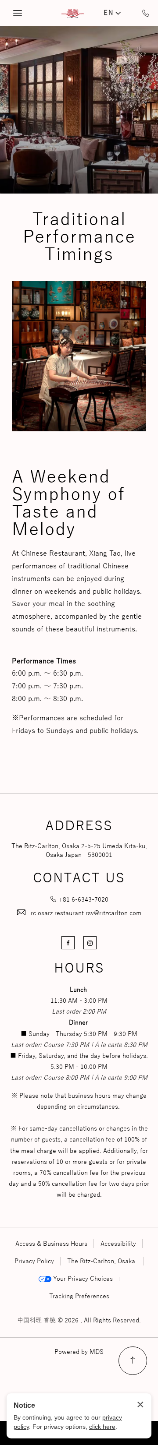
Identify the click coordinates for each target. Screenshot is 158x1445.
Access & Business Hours (51, 1244)
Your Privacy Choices (82, 1279)
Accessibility (118, 1244)
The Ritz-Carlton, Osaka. (102, 1261)
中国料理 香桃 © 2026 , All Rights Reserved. (79, 1320)
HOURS (79, 969)
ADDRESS (79, 826)
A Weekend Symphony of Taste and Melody (68, 504)
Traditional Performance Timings (79, 237)
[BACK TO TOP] (132, 1360)
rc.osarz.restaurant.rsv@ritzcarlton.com (86, 913)
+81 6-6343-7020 (83, 899)
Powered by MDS (79, 1352)
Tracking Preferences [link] (79, 1296)
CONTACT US (79, 878)
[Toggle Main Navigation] (17, 13)
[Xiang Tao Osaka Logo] (72, 13)
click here (102, 1426)
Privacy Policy (34, 1261)
